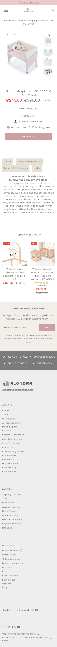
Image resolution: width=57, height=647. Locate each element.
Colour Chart (9, 554)
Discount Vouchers (12, 519)
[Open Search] (47, 10)
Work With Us (9, 418)
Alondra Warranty (11, 422)
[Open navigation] (8, 10)
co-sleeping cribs (24, 196)
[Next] (14, 35)
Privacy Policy (9, 471)
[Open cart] (52, 10)
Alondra (6, 20)
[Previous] (7, 35)
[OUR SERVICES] (33, 363)
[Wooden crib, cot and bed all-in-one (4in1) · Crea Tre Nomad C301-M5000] (42, 254)
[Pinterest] (10, 627)
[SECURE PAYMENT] (4, 363)
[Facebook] (2, 627)
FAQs (4, 571)
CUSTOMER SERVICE (44, 356)
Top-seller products (28, 234)
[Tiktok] (12, 627)
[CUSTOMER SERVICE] (30, 356)
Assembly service (11, 507)
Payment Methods (11, 523)
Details (8, 161)
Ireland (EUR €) (29, 610)
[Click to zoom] (49, 35)
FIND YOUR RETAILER (17, 356)
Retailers (6, 430)
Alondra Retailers (30, 2)
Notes (37, 168)
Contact (6, 410)
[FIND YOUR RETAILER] (3, 356)
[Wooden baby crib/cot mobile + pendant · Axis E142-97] (14, 254)
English (7, 610)
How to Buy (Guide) (12, 550)
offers (15, 20)
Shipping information (30, 161)
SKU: (21, 108)
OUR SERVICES (44, 363)
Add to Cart (28, 136)
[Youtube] (18, 627)
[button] (41, 282)
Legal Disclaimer (10, 463)
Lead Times (8, 502)
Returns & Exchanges (16, 168)
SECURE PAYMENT (17, 363)
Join (47, 327)
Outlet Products (10, 515)
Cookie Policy (9, 467)
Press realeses (10, 575)
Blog (4, 587)
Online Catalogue (11, 559)
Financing (7, 527)
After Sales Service (12, 439)
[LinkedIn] (8, 627)
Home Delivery (9, 511)
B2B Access (8, 459)
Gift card (6, 583)
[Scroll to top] (51, 639)
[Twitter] (15, 627)
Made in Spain (9, 426)
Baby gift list (8, 579)
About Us (7, 414)
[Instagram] (5, 627)
